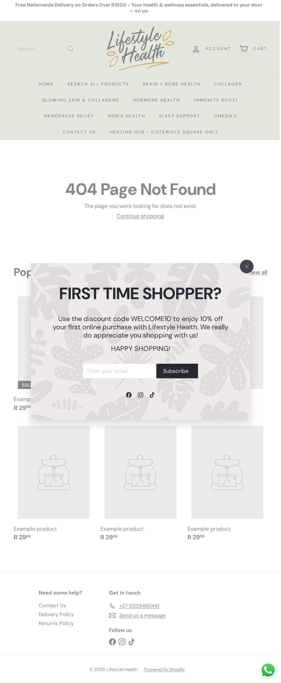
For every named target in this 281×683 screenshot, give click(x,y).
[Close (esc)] (247, 266)
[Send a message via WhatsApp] (268, 670)
